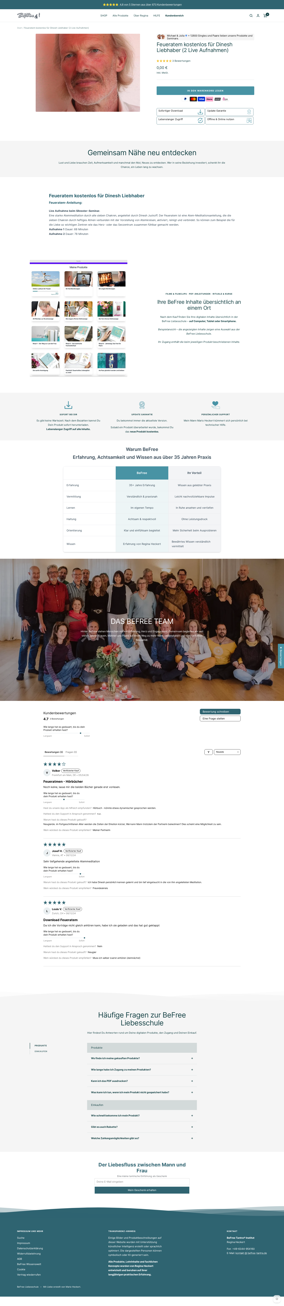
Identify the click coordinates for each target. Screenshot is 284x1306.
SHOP (103, 15)
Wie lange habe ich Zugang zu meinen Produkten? (121, 1069)
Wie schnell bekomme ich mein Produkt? (115, 1115)
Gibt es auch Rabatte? (104, 1126)
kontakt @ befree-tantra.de (251, 1253)
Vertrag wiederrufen (29, 1274)
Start (19, 27)
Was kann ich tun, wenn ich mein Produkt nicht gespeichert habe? (130, 1092)
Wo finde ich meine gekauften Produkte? (115, 1058)
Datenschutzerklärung (30, 1248)
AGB (19, 1258)
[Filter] (208, 752)
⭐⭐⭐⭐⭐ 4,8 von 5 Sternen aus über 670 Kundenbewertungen (142, 4)
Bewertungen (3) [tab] (54, 752)
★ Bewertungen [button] (281, 656)
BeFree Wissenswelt (29, 1264)
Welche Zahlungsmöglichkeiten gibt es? (115, 1138)
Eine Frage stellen (214, 718)
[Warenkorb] (265, 15)
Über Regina (141, 15)
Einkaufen (41, 1051)
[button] (164, 60)
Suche (20, 1237)
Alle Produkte (120, 15)
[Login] (258, 15)
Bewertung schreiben (216, 711)
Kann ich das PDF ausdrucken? (109, 1081)
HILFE (156, 15)
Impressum (23, 1243)
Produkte (41, 1045)
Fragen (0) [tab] (71, 752)
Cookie (21, 1269)
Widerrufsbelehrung (29, 1253)
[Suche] (251, 15)
